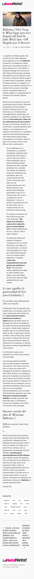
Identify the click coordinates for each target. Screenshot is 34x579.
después (26, 500)
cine (14, 500)
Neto (16, 47)
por (20, 510)
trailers (19, 513)
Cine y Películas (25, 47)
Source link (7, 496)
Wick (26, 513)
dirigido (14, 503)
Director (6, 503)
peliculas (6, 510)
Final (27, 503)
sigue (25, 510)
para (25, 507)
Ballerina (6, 500)
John (5, 507)
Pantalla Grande (15, 507)
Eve (21, 503)
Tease (12, 513)
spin (5, 513)
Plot (14, 510)
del (19, 500)
